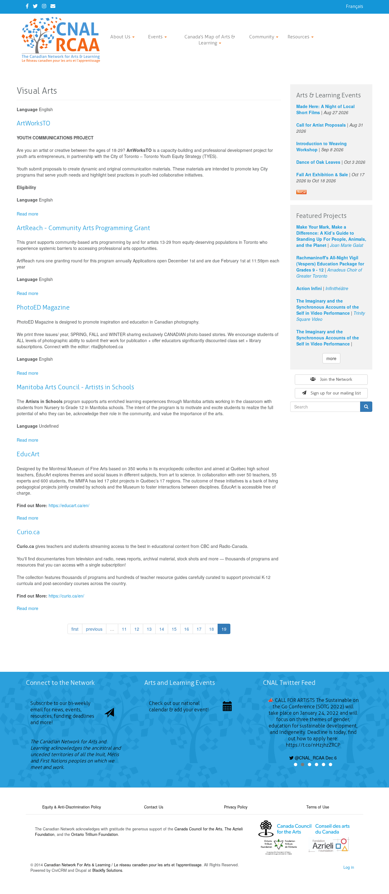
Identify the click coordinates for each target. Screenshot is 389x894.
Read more (27, 214)
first (74, 629)
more (331, 358)
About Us (121, 37)
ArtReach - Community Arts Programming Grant (83, 228)
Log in (348, 867)
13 (149, 629)
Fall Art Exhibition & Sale (322, 174)
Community (262, 37)
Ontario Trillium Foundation (94, 834)
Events (156, 37)
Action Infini (309, 288)
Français (354, 6)
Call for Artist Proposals (321, 125)
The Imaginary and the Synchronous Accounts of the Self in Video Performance (327, 307)
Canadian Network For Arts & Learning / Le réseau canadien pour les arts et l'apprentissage (122, 865)
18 (211, 629)
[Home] (63, 40)
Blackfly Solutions (107, 870)
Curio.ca (28, 532)
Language (27, 109)
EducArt (28, 454)
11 (124, 629)
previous (94, 629)
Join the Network (336, 379)
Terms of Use (317, 807)
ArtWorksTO (33, 123)
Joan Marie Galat (346, 245)
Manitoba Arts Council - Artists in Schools (75, 387)
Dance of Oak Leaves (318, 162)
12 (136, 629)
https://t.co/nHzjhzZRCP (313, 745)
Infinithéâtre (336, 288)
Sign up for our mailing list (336, 393)
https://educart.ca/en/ (69, 505)
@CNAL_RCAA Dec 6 (315, 758)
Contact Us (153, 807)
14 (161, 629)
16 (186, 629)
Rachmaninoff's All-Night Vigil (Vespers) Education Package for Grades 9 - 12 (330, 263)
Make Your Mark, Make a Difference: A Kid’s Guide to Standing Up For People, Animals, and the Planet (331, 236)
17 (199, 629)
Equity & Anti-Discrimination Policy (71, 807)
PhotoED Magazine (43, 307)
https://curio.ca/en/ (66, 596)
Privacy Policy (235, 807)
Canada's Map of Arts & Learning (209, 40)
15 (174, 629)
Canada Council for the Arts (198, 829)
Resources (299, 37)
